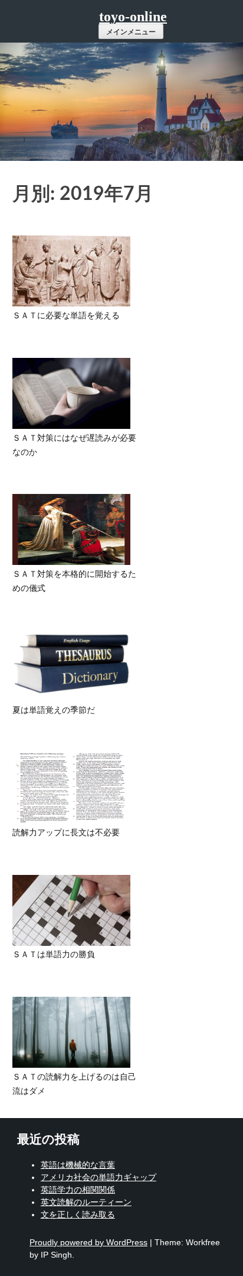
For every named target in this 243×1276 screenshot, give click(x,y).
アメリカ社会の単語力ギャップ (98, 1177)
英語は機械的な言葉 (78, 1165)
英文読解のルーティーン (86, 1202)
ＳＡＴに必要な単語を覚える (66, 316)
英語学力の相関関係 (78, 1189)
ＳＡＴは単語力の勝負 (53, 955)
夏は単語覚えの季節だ (53, 710)
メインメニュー (131, 31)
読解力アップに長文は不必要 (66, 833)
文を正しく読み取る (78, 1214)
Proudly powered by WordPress (88, 1242)
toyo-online (133, 16)
